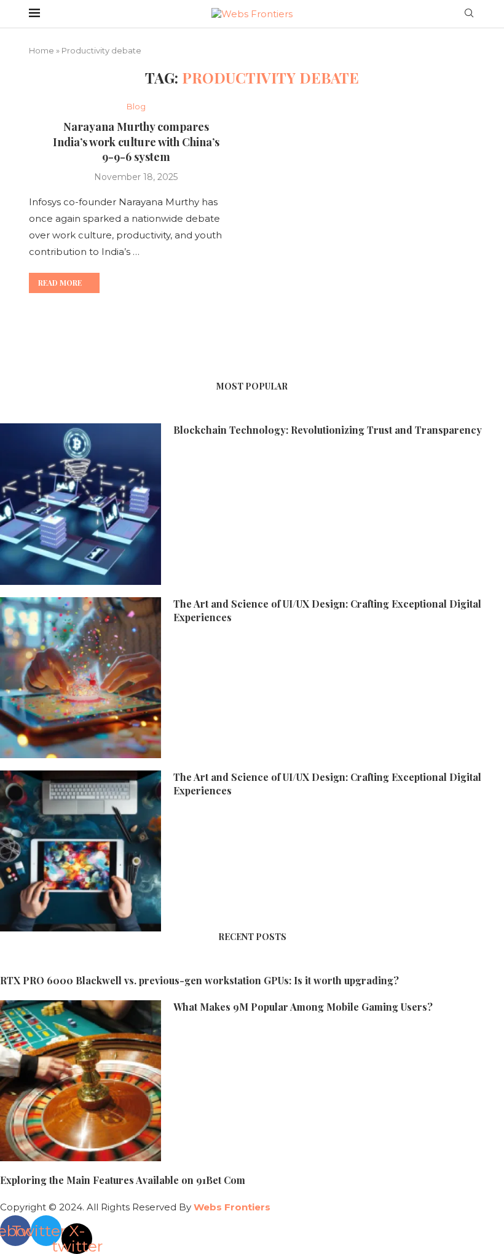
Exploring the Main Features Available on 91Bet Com (122, 1180)
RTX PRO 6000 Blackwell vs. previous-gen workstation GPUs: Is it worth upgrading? (199, 980)
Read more (60, 283)
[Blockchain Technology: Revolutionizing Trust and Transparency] (80, 503)
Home (41, 50)
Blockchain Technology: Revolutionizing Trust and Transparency (327, 429)
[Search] (469, 14)
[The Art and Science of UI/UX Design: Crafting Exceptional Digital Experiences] (80, 677)
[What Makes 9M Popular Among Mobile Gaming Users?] (80, 1080)
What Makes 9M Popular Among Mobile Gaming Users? (303, 1006)
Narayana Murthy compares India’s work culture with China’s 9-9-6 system (136, 141)
